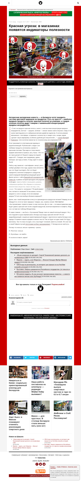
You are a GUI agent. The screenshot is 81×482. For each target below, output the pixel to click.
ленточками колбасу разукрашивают (37, 224)
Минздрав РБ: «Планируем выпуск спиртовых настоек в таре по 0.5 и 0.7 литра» (62, 388)
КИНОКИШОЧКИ (33, 455)
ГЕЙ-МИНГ (51, 455)
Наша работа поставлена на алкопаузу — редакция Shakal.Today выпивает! (38, 388)
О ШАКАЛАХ (66, 455)
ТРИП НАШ (58, 455)
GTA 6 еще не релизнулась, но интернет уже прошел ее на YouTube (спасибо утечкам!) (56, 440)
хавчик (31, 295)
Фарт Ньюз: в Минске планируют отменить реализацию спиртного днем (16, 423)
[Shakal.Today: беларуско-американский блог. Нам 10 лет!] (40, 3)
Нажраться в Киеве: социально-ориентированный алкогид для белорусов (18, 385)
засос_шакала (15, 295)
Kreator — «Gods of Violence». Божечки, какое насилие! (63, 467)
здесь (40, 84)
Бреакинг (13, 9)
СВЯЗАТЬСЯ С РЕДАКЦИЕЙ (40, 475)
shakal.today (39, 249)
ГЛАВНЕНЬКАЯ (16, 455)
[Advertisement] (44, 107)
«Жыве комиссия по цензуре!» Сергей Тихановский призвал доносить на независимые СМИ (26, 440)
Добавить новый (66, 297)
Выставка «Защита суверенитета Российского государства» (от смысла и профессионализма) (57, 445)
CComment (46, 308)
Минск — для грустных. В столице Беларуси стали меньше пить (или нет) (40, 420)
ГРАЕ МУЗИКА (43, 455)
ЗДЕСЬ (58, 15)
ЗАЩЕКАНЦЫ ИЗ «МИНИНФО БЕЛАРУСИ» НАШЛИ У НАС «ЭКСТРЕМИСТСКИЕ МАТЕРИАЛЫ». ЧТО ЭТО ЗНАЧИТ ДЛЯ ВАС (40, 316)
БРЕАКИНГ (24, 455)
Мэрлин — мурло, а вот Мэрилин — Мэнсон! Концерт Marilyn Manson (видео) (25, 447)
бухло (24, 295)
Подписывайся (58, 284)
